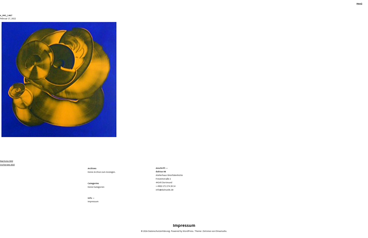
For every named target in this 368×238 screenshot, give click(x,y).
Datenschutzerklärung (159, 231)
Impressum (93, 202)
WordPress (188, 231)
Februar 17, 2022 (8, 19)
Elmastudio (221, 231)
